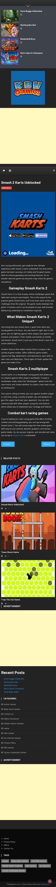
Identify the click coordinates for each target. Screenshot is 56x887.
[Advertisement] (28, 136)
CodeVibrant (44, 884)
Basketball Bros (27, 39)
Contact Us (8, 714)
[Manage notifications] (50, 881)
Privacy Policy (10, 743)
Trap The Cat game (10, 600)
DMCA (6, 845)
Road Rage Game (11, 692)
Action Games (10, 704)
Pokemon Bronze (49, 444)
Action (5, 861)
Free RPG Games (39, 861)
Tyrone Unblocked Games (15, 752)
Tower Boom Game (10, 552)
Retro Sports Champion (31, 53)
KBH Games (6, 188)
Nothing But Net (28, 25)
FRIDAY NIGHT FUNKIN (13, 723)
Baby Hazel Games (12, 709)
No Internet (45, 866)
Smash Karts (18, 435)
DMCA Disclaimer (11, 719)
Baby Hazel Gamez (20, 861)
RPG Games (9, 747)
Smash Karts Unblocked (10, 444)
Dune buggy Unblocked (31, 11)
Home (6, 728)
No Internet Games (12, 738)
